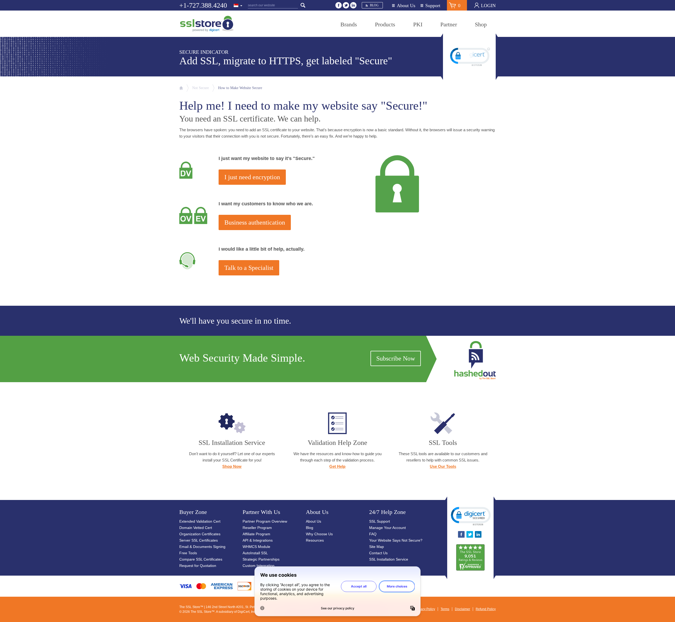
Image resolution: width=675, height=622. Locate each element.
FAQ (373, 534)
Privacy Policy (425, 609)
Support (432, 5)
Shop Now (232, 466)
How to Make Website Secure (240, 88)
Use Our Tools (443, 466)
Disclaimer (462, 609)
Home (181, 88)
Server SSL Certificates (198, 540)
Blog (374, 5)
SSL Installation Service (388, 559)
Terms (445, 609)
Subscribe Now (395, 358)
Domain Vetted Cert (195, 528)
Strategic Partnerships (261, 559)
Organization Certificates (199, 534)
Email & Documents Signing (202, 547)
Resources (315, 540)
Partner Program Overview (265, 521)
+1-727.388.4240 (203, 5)
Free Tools (188, 553)
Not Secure (200, 88)
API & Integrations (258, 540)
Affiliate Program (256, 534)
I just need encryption (252, 177)
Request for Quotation (197, 565)
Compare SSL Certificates (200, 559)
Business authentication (254, 222)
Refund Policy (486, 609)
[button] (470, 516)
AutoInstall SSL (255, 553)
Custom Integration (258, 565)
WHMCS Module (256, 547)
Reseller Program (257, 528)
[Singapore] (238, 5)
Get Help (337, 466)
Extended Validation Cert (199, 521)
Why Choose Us (319, 534)
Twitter (346, 5)
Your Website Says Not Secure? (395, 540)
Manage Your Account (387, 528)
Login (488, 5)
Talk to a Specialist (248, 267)
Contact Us (378, 553)
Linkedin (353, 5)
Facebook (338, 5)
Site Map (376, 547)
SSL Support (379, 521)
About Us (406, 5)
